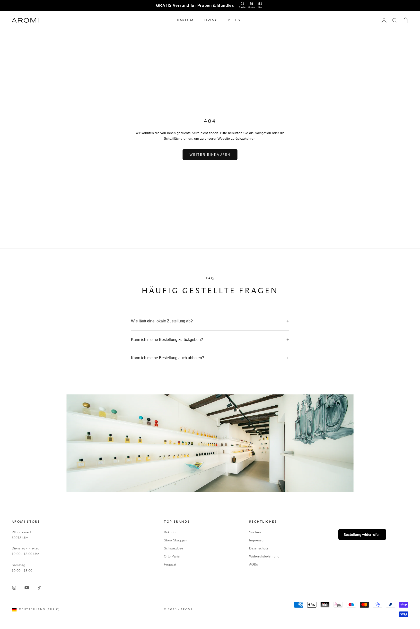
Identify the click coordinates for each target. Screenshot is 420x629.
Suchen (255, 532)
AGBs (253, 564)
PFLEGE (235, 20)
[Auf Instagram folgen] (14, 587)
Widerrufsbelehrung (264, 556)
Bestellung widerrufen (362, 534)
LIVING (211, 20)
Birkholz (170, 532)
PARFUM (185, 20)
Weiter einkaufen (210, 154)
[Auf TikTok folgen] (39, 587)
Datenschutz (258, 548)
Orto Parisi (172, 556)
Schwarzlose (173, 548)
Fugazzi (170, 564)
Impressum (257, 540)
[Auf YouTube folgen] (26, 587)
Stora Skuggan (175, 540)
